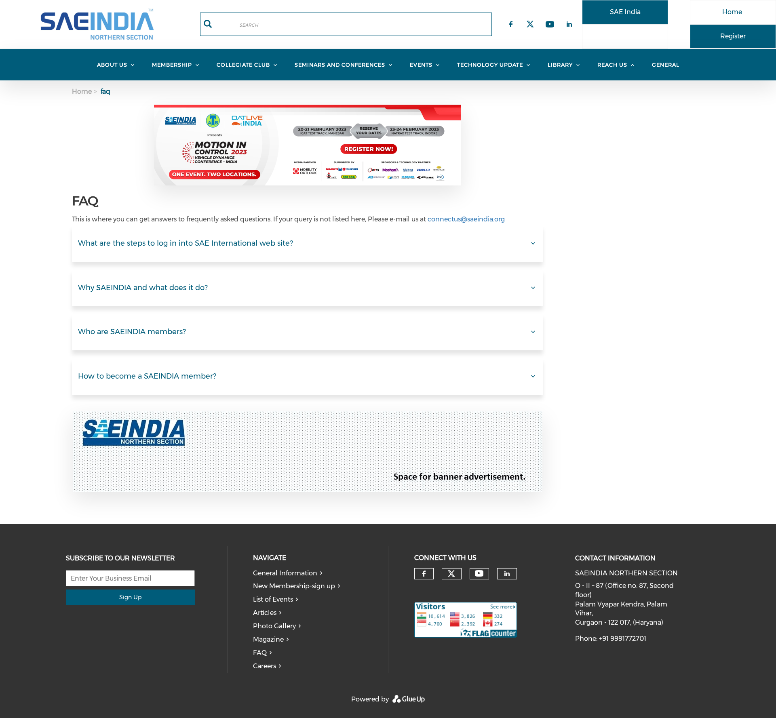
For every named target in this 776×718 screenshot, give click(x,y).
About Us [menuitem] (112, 64)
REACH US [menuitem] (612, 64)
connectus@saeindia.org (466, 219)
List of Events (273, 599)
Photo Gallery (274, 626)
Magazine (268, 639)
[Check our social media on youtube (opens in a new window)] (479, 573)
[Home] (97, 24)
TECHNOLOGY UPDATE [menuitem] (490, 64)
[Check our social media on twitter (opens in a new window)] (451, 574)
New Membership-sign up (294, 586)
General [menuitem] (665, 64)
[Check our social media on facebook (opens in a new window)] (424, 574)
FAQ (260, 653)
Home (732, 12)
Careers (264, 666)
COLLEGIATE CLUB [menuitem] (243, 64)
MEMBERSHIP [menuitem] (172, 64)
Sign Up (130, 597)
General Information (285, 573)
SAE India (625, 12)
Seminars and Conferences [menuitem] (340, 64)
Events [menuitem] (421, 64)
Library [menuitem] (560, 64)
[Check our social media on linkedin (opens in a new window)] (507, 574)
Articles (264, 613)
